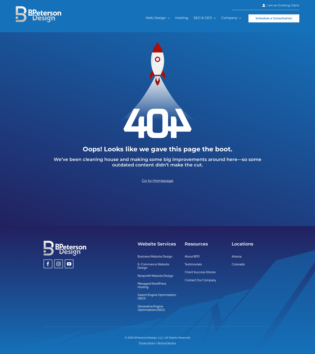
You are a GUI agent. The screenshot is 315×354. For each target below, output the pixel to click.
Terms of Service (166, 343)
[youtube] (69, 263)
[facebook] (48, 263)
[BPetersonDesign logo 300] (38, 8)
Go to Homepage (157, 180)
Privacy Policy (147, 343)
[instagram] (58, 263)
